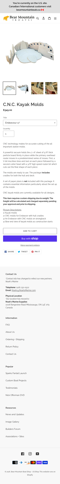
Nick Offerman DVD (15, 395)
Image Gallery (12, 422)
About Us (10, 332)
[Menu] (55, 18)
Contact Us (11, 354)
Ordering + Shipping (15, 339)
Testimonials (11, 388)
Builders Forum (13, 429)
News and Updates (15, 414)
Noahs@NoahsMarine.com (24, 290)
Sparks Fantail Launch (16, 373)
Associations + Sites (15, 436)
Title (5, 118)
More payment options (30, 245)
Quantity (6, 129)
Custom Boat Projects (16, 380)
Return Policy (12, 346)
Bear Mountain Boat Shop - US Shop (25, 472)
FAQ (8, 325)
